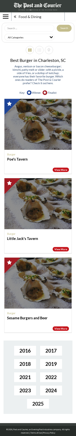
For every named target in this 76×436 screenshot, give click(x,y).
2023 (25, 390)
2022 (51, 377)
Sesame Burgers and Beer (27, 318)
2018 (25, 364)
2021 (25, 377)
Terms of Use (36, 432)
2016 (25, 351)
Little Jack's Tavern (22, 238)
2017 (51, 351)
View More (60, 169)
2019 (51, 364)
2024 (51, 390)
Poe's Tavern (17, 159)
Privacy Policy (49, 432)
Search (64, 28)
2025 (38, 404)
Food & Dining (30, 16)
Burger (11, 154)
